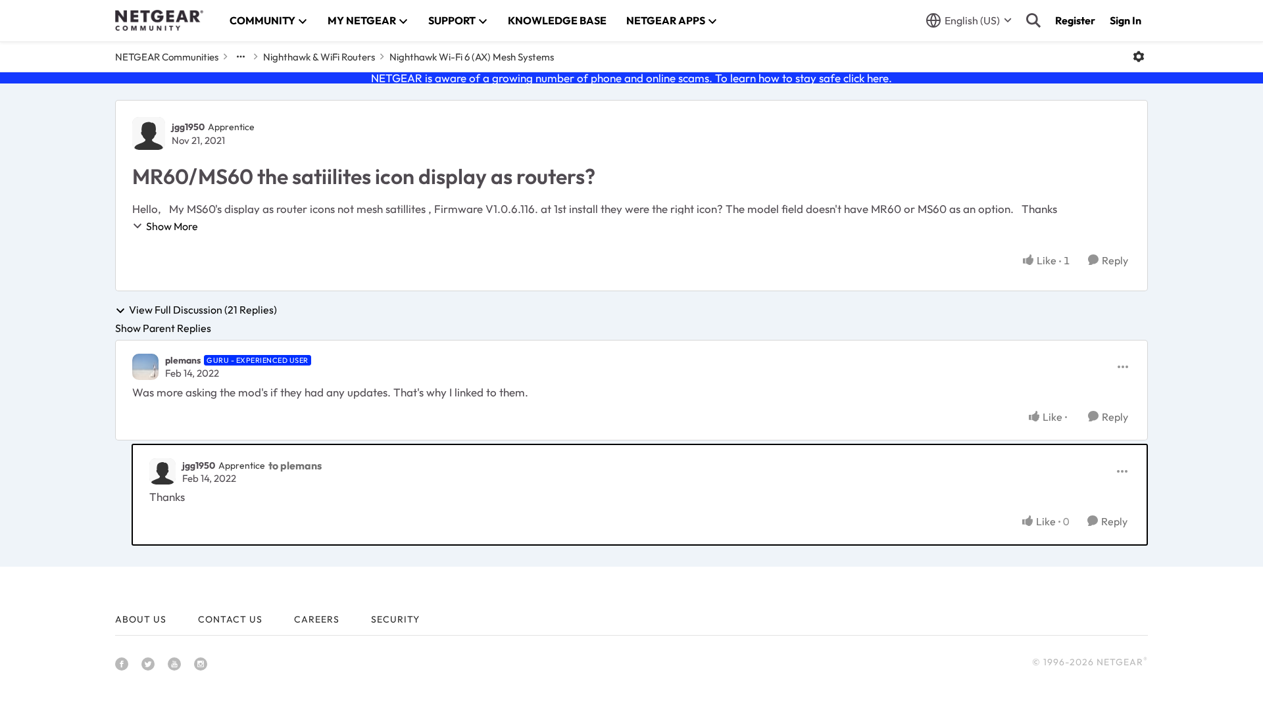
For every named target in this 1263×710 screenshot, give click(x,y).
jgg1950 (188, 126)
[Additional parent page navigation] (241, 56)
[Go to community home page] (159, 20)
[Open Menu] (1138, 56)
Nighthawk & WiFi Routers (319, 57)
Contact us (230, 619)
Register (1075, 20)
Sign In (1125, 20)
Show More (172, 226)
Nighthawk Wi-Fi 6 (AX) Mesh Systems (471, 57)
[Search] (1033, 20)
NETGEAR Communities (166, 57)
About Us (140, 619)
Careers (316, 619)
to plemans (295, 465)
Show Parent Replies (163, 328)
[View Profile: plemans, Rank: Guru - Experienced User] (145, 367)
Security (395, 619)
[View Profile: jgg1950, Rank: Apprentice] (148, 133)
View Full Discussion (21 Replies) (203, 310)
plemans (183, 360)
